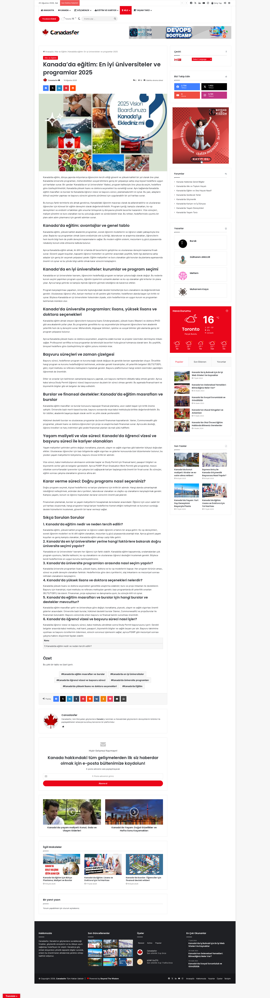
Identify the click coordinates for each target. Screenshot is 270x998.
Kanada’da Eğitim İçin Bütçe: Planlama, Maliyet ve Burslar (57, 879)
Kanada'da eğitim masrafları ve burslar (84, 674)
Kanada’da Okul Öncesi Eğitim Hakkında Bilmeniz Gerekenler (207, 424)
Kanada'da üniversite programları (130, 680)
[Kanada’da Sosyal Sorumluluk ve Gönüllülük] (182, 401)
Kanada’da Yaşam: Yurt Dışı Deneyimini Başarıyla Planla (186, 503)
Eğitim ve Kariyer (106, 10)
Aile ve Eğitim (61, 51)
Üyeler (140, 933)
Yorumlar (221, 361)
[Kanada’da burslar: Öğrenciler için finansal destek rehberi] (144, 864)
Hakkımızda (201, 978)
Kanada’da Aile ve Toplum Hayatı (191, 186)
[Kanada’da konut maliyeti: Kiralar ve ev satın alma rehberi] (186, 460)
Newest (141, 943)
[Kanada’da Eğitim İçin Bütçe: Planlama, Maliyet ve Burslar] (61, 864)
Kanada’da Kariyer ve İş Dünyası (191, 204)
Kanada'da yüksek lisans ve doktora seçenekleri (90, 686)
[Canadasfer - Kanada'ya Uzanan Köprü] (60, 32)
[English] (176, 59)
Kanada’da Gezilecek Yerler (188, 195)
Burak (193, 241)
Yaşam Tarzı (143, 10)
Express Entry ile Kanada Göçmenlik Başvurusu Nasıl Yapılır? (214, 472)
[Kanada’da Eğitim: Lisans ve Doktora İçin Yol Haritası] (103, 864)
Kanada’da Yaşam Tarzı (186, 212)
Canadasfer (53, 80)
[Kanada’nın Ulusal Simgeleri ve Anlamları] (182, 414)
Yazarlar (211, 978)
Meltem (194, 273)
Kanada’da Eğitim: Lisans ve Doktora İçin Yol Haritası (98, 879)
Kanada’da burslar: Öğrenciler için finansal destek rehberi (143, 879)
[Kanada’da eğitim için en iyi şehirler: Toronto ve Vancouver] (95, 962)
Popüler (179, 361)
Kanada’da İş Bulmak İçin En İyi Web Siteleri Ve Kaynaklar (207, 374)
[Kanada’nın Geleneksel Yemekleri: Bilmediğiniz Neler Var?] (182, 388)
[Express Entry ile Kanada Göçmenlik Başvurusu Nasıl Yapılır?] (214, 460)
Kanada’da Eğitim (133, 686)
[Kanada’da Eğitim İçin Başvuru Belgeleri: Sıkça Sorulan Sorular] (126, 962)
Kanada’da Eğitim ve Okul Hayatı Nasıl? (194, 190)
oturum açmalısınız (71, 908)
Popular (158, 943)
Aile (125, 10)
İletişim (228, 978)
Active (149, 943)
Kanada (64, 10)
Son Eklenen (200, 361)
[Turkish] (179, 59)
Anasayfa (48, 10)
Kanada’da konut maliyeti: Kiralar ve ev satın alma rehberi (185, 472)
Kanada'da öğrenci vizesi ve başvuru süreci (81, 680)
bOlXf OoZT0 (152, 960)
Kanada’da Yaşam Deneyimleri (190, 208)
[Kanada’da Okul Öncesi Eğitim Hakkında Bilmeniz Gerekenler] (182, 426)
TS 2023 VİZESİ (49, 19)
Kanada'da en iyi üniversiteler (128, 674)
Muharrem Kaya (199, 289)
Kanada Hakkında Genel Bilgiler (190, 182)
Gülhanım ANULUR (200, 257)
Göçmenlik (83, 10)
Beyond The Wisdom (110, 978)
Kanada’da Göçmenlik (186, 199)
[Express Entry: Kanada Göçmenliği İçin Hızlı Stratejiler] (110, 962)
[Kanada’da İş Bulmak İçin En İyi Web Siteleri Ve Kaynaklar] (182, 376)
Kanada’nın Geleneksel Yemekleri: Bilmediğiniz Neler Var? (209, 386)
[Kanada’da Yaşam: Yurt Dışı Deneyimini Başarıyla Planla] (186, 490)
